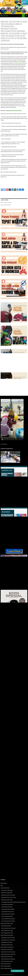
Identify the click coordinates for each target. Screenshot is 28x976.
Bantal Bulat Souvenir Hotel (7, 944)
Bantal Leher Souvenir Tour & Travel (8, 897)
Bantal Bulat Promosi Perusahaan (8, 937)
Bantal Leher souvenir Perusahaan (8, 895)
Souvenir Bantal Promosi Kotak (7, 947)
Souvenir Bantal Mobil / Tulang (7, 923)
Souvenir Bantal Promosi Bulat (7, 935)
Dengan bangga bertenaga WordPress (7, 974)
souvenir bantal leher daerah (7, 916)
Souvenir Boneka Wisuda (6, 966)
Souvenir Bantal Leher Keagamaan (8, 918)
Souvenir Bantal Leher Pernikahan (8, 921)
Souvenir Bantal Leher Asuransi (7, 911)
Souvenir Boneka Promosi (6, 963)
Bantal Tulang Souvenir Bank (7, 930)
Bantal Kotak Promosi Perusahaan (8, 951)
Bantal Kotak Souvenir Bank (7, 956)
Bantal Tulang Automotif (6, 925)
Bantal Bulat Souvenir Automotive (8, 940)
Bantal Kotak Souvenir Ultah (7, 961)
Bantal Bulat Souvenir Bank (6, 942)
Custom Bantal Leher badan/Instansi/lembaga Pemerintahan (13, 902)
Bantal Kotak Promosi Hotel (7, 949)
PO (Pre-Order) (18, 63)
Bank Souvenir (4, 15)
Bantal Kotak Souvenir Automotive (8, 954)
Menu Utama (26, 15)
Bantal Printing (4, 883)
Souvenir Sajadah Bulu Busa (6, 968)
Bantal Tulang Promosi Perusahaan (8, 928)
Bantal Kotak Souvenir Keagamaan (8, 958)
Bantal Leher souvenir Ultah (7, 899)
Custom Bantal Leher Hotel (6, 906)
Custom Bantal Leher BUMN (7, 904)
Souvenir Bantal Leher (5, 887)
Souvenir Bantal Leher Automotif (8, 913)
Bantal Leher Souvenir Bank (6, 892)
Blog (1, 885)
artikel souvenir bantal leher (7, 890)
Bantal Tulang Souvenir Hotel (7, 932)
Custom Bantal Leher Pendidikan (8, 909)
